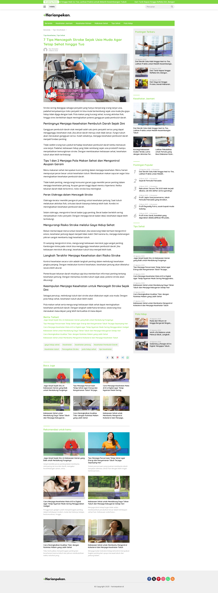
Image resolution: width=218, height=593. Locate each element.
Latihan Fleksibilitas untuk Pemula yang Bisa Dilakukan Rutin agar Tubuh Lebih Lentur (164, 151)
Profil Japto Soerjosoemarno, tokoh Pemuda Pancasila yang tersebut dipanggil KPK (154, 198)
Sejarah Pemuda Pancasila (150, 181)
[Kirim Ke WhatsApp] (128, 357)
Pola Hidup (128, 23)
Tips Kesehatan (49, 35)
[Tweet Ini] (112, 357)
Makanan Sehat (101, 23)
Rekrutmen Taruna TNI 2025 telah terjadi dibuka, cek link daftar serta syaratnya (156, 189)
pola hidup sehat (89, 349)
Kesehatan (67, 345)
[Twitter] (154, 579)
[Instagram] (163, 579)
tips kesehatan (105, 349)
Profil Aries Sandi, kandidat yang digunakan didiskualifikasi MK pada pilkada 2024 (154, 216)
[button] (172, 7)
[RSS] (173, 579)
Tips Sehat (115, 23)
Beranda (48, 23)
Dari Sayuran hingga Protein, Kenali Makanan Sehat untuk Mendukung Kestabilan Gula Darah (160, 83)
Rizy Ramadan (53, 49)
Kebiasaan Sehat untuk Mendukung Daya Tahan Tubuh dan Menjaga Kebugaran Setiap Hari (82, 331)
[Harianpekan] (57, 15)
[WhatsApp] (168, 579)
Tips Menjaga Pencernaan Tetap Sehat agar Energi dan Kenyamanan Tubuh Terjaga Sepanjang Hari (85, 323)
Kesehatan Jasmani (64, 23)
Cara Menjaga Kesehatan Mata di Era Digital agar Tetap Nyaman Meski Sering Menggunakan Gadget (86, 327)
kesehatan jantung (83, 345)
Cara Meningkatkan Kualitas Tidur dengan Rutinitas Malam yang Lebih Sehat (75, 334)
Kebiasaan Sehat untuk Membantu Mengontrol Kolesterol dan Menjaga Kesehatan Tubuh (80, 338)
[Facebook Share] (107, 357)
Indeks (52, 7)
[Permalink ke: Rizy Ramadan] (45, 49)
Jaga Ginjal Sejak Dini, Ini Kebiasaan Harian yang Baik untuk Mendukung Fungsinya (78, 320)
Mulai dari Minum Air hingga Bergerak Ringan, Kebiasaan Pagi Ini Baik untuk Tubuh (160, 322)
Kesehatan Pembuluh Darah (105, 345)
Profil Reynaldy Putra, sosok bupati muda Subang (156, 207)
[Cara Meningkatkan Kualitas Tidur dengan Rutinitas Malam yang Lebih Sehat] (86, 403)
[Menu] (45, 7)
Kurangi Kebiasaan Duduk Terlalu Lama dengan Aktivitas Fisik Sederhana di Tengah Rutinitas (142, 151)
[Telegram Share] (123, 357)
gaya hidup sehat (52, 345)
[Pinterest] (159, 579)
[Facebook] (149, 579)
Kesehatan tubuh (52, 349)
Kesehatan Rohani (83, 23)
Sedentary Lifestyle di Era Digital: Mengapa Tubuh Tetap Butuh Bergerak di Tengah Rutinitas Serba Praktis (160, 345)
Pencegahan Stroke (70, 349)
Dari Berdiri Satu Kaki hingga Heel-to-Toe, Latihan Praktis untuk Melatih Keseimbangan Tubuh (153, 62)
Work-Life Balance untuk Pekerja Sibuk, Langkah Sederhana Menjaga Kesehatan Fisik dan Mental (161, 333)
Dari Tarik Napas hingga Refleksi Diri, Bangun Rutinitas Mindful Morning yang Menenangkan (148, 2)
